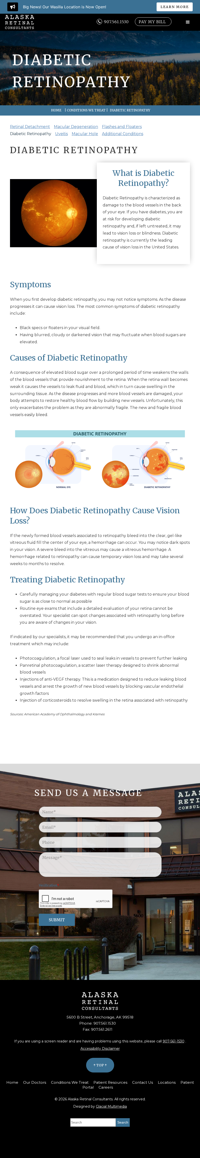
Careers (106, 1087)
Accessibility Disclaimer (100, 1048)
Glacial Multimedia (111, 1106)
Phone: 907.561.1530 (97, 1023)
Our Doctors (34, 1082)
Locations (167, 1082)
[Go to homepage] (19, 22)
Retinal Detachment (30, 126)
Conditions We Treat (86, 110)
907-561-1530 (173, 1041)
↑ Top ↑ (100, 1065)
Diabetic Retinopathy (30, 133)
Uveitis (61, 133)
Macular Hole (85, 133)
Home (56, 110)
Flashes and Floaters (122, 126)
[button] (187, 22)
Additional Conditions (122, 133)
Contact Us (142, 1082)
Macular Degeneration (76, 126)
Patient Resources (110, 1082)
